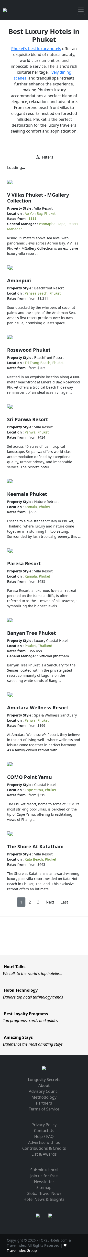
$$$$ (32, 218)
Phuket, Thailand (38, 645)
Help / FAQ (44, 1136)
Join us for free (44, 1175)
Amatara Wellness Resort (37, 707)
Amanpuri (19, 280)
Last (64, 902)
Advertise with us (44, 1142)
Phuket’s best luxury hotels (36, 48)
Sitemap (44, 1187)
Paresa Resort (24, 563)
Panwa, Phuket (37, 432)
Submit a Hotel (44, 1170)
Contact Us (44, 1130)
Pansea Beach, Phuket (43, 293)
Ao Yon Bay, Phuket (40, 213)
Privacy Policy (44, 1124)
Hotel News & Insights (44, 1199)
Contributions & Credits (44, 1148)
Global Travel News (44, 1193)
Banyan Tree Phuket (31, 633)
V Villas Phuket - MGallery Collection (38, 197)
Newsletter (44, 1181)
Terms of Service (44, 1109)
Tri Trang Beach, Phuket (44, 362)
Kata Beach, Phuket (40, 859)
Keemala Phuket (27, 494)
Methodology (44, 1097)
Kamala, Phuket (37, 506)
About (44, 1085)
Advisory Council (44, 1091)
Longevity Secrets (44, 1079)
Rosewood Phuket (29, 350)
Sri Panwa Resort (27, 419)
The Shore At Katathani (35, 846)
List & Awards (44, 1154)
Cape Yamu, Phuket (40, 789)
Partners (44, 1103)
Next (50, 902)
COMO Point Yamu (29, 777)
